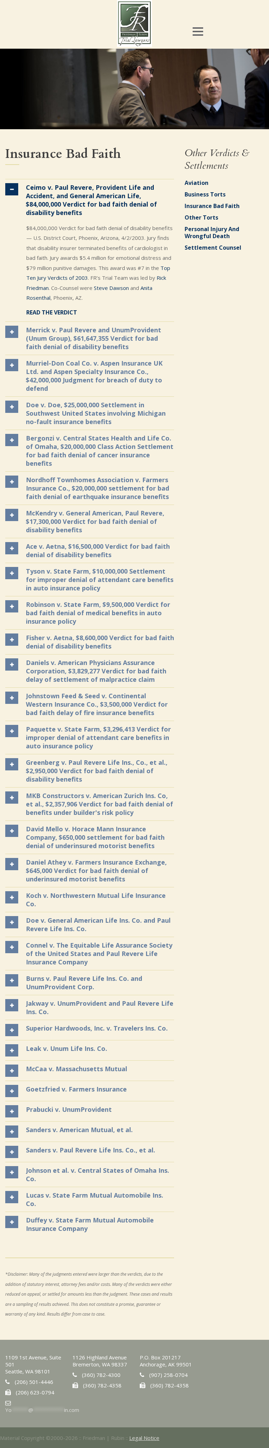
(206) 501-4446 (34, 1381)
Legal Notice (144, 1437)
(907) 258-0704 (168, 1374)
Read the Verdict (51, 312)
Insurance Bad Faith (212, 206)
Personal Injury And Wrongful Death (212, 232)
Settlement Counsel (213, 247)
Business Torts (205, 194)
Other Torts (201, 217)
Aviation (196, 183)
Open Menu (197, 31)
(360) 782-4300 (101, 1374)
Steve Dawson (111, 287)
